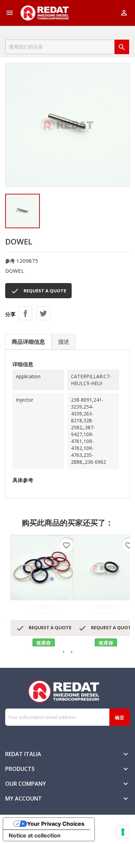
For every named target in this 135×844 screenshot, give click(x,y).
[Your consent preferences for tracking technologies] (122, 831)
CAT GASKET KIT (44, 610)
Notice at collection (35, 835)
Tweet (43, 313)
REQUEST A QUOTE (38, 291)
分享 (25, 313)
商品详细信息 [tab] (28, 341)
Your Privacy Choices (55, 823)
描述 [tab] (63, 341)
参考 (10, 261)
